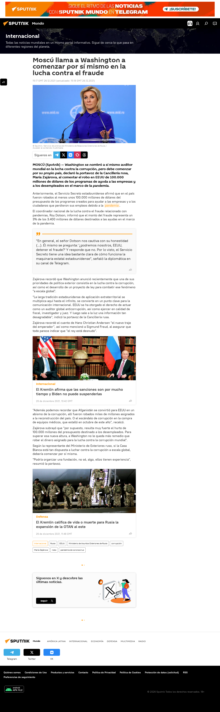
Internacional (45, 384)
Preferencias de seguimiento (19, 677)
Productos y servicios (62, 672)
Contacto (83, 672)
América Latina (56, 641)
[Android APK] (14, 689)
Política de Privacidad (104, 672)
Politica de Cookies (130, 672)
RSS (185, 672)
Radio (142, 641)
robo (54, 550)
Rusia (52, 543)
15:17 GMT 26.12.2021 (44, 80)
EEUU (62, 543)
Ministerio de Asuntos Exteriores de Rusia (88, 543)
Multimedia (128, 641)
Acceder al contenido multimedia (48, 148)
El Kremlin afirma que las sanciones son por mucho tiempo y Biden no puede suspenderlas (79, 391)
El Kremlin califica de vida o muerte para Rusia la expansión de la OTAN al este (77, 524)
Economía (97, 641)
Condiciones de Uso (36, 672)
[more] (130, 269)
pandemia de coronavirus (72, 550)
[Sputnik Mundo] (17, 26)
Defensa (42, 517)
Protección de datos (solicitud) (162, 672)
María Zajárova (41, 550)
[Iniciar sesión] (197, 23)
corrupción (116, 543)
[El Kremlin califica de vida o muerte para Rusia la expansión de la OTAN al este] (84, 491)
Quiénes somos (12, 672)
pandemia (112, 205)
